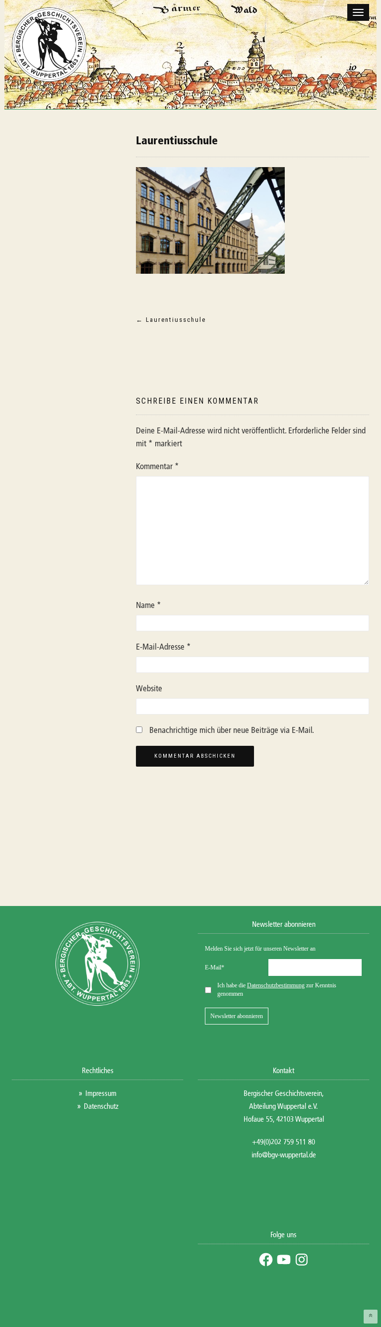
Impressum (101, 1093)
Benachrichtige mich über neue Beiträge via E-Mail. (231, 730)
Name (148, 606)
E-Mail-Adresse (163, 647)
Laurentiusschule (177, 141)
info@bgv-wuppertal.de (284, 1155)
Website (149, 689)
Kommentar (157, 467)
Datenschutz (101, 1106)
